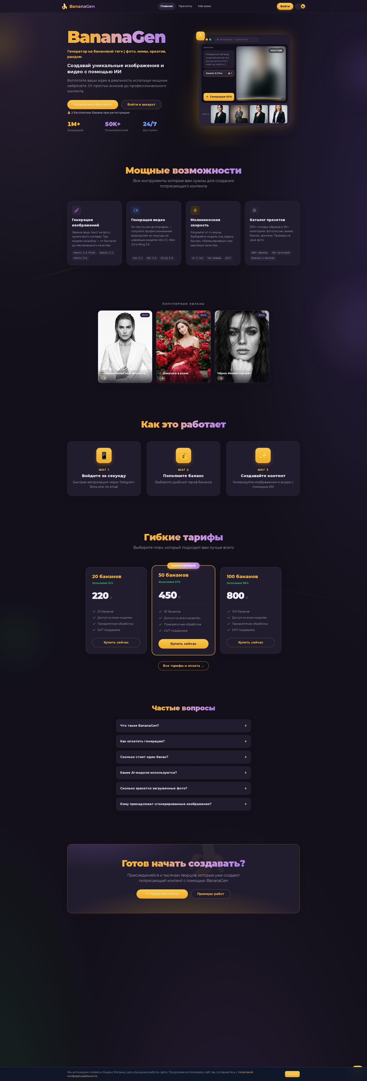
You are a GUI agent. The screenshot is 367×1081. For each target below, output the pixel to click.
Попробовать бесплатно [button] (92, 104)
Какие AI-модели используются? (183, 772)
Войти (285, 6)
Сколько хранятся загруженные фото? (183, 788)
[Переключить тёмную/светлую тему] (300, 6)
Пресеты (185, 6)
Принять (292, 1074)
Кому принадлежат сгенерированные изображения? (183, 804)
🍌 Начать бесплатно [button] (162, 894)
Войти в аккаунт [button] (141, 104)
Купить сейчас (116, 642)
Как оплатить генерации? (183, 741)
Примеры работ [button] (210, 894)
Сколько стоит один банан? (183, 757)
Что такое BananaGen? (183, 725)
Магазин (204, 6)
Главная (167, 6)
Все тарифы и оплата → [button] (183, 666)
